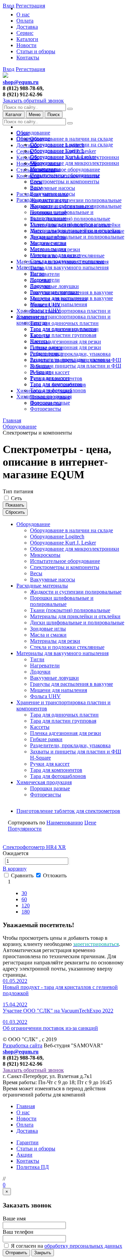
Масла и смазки (48, 249)
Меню (35, 114)
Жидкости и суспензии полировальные (76, 200)
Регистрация (30, 69)
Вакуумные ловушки (54, 286)
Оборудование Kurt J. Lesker (63, 157)
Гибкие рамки (46, 353)
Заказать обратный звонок (33, 100)
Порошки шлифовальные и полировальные (62, 215)
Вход (8, 69)
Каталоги (27, 39)
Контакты (27, 57)
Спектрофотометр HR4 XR (34, 847)
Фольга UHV (45, 310)
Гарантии (27, 1142)
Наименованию (64, 822)
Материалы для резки (55, 255)
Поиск (53, 114)
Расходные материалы (42, 200)
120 (26, 905)
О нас (23, 14)
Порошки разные (50, 403)
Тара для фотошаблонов (58, 390)
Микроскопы (45, 169)
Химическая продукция (44, 396)
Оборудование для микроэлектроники (74, 163)
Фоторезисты (45, 409)
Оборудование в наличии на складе (71, 139)
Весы (36, 187)
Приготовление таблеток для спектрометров (68, 811)
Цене (90, 822)
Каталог (13, 114)
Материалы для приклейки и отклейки (75, 231)
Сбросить (15, 512)
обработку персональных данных (83, 1246)
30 (24, 893)
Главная (25, 1106)
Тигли (37, 274)
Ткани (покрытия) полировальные (70, 219)
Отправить (16, 1252)
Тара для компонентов (56, 384)
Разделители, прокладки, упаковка (70, 354)
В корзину (15, 869)
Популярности (25, 829)
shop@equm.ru (21, 82)
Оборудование (33, 133)
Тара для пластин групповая (63, 335)
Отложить (54, 875)
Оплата (24, 21)
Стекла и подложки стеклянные (67, 261)
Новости (26, 45)
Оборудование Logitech (57, 151)
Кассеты (39, 341)
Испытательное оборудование (65, 169)
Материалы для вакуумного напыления (62, 267)
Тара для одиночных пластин (64, 323)
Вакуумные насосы (52, 188)
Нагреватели (45, 274)
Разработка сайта (22, 1045)
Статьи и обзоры (35, 51)
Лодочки (40, 286)
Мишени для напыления (58, 304)
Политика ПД (32, 1167)
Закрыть (42, 1252)
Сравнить (23, 875)
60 (24, 899)
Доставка (27, 27)
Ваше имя (14, 1218)
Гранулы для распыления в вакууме (71, 298)
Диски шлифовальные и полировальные (77, 237)
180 (26, 912)
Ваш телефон (18, 1232)
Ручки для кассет (50, 378)
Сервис (24, 33)
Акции (24, 1155)
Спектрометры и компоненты (64, 181)
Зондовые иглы (48, 243)
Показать (14, 505)
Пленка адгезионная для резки (65, 341)
